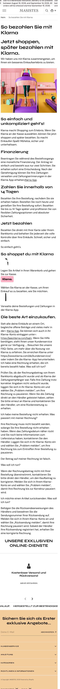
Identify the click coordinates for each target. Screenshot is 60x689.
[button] (4, 10)
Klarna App (31, 180)
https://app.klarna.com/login (16, 338)
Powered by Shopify (27, 680)
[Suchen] (46, 10)
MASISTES (13, 680)
